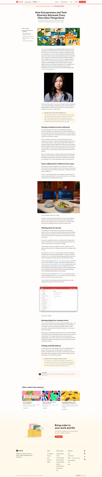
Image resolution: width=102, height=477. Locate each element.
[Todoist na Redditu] (85, 459)
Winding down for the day (28, 36)
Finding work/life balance (28, 40)
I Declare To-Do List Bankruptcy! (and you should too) (50, 392)
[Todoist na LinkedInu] (85, 454)
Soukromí (22, 475)
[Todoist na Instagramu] (85, 456)
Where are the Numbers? (58, 59)
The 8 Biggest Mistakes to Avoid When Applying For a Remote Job (68, 392)
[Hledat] (39, 2)
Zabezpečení (18, 475)
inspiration (28, 2)
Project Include (52, 54)
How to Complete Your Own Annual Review (31, 391)
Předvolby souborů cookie (33, 475)
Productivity (25, 408)
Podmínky (26, 475)
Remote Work (64, 409)
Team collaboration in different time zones (27, 34)
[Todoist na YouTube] (85, 451)
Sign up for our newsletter (67, 364)
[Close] (78, 6)
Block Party (49, 52)
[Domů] (19, 2)
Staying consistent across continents (28, 31)
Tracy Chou (44, 49)
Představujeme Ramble (59, 6)
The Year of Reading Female (48, 69)
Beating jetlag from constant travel (28, 39)
